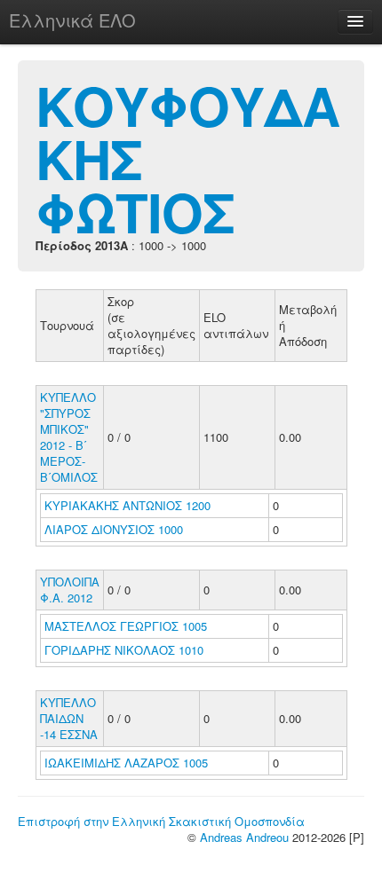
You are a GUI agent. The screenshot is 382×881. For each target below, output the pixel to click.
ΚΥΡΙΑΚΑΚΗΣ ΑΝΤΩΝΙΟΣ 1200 (127, 505)
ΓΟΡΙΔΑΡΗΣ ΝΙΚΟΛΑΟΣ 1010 (123, 649)
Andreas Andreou (244, 837)
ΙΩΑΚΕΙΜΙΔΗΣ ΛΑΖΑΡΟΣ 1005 (126, 762)
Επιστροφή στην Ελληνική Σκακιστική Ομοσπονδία (161, 821)
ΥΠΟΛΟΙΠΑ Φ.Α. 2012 (69, 589)
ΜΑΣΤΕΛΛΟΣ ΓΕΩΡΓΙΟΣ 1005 (125, 625)
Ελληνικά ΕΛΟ (72, 20)
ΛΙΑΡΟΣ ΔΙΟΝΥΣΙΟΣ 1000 (113, 529)
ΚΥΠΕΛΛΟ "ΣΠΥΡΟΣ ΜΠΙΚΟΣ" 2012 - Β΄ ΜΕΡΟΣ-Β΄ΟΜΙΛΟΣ (69, 437)
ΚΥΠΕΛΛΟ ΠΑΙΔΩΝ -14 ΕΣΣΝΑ (69, 718)
